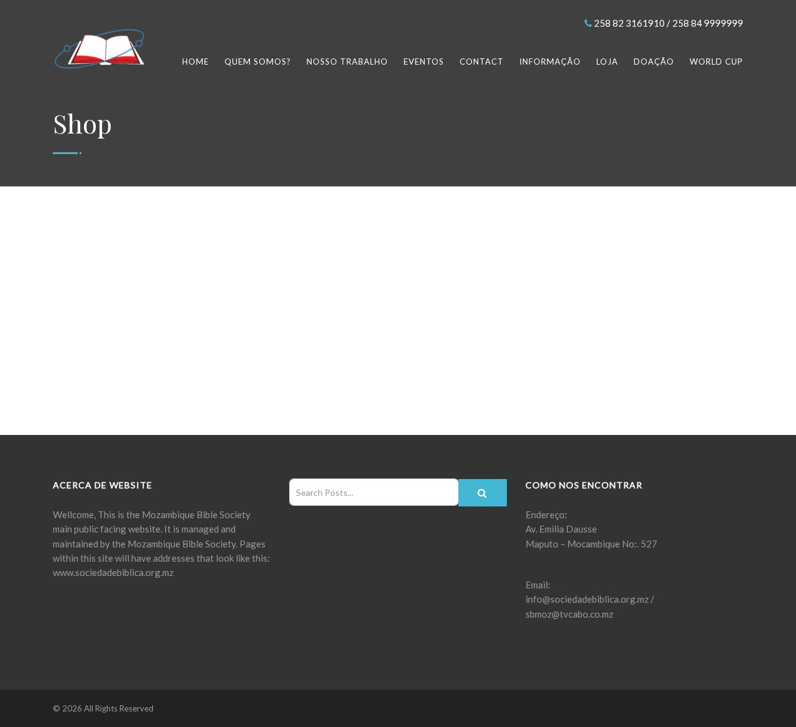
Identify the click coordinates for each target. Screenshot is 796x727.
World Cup (716, 61)
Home (195, 61)
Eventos (424, 61)
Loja (607, 61)
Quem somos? (257, 61)
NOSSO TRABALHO (347, 61)
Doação (654, 61)
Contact (482, 61)
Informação (550, 61)
